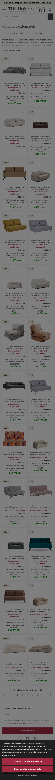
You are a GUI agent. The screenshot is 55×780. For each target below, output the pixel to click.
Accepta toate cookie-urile (27, 761)
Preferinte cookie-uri (27, 775)
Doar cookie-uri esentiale (27, 769)
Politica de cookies (29, 749)
